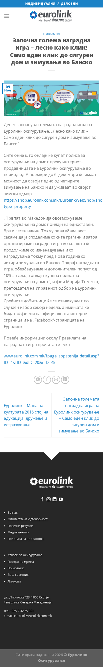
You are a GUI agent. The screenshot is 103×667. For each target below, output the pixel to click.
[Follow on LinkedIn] (54, 499)
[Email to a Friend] (56, 380)
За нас (13, 512)
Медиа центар (18, 532)
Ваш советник (18, 575)
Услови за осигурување (25, 555)
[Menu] (7, 16)
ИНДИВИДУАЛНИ (40, 3)
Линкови (14, 581)
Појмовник (16, 568)
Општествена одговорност (28, 519)
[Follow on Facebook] (42, 499)
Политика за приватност (26, 539)
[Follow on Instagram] (48, 499)
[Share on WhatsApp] (38, 380)
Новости (51, 34)
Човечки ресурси (20, 526)
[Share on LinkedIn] (65, 380)
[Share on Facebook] (47, 380)
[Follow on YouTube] (61, 499)
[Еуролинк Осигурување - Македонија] (52, 16)
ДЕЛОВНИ (69, 3)
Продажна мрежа (21, 562)
